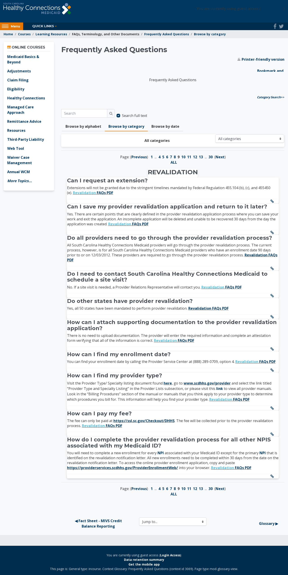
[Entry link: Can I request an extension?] (273, 201)
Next (220, 156)
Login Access (272, 8)
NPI (161, 452)
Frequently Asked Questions (166, 34)
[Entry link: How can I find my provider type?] (273, 408)
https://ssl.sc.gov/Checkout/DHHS (144, 420)
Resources (16, 130)
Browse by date (165, 126)
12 (195, 156)
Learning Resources (51, 34)
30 (211, 156)
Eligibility (15, 89)
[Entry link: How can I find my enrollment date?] (273, 370)
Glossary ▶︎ (268, 523)
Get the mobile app (144, 564)
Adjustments (19, 71)
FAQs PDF (93, 192)
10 (183, 156)
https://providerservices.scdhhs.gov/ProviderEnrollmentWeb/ (122, 467)
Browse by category (210, 34)
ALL (174, 162)
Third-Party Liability (25, 139)
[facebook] (275, 26)
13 (201, 156)
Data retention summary (144, 559)
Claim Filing (18, 80)
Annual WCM (18, 171)
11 (189, 156)
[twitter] (281, 26)
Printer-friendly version (263, 59)
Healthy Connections (26, 98)
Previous (139, 156)
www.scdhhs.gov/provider (207, 383)
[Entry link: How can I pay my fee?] (273, 434)
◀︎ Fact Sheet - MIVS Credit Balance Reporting (99, 523)
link (219, 388)
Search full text (134, 115)
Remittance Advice (24, 121)
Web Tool (15, 148)
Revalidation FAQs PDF (208, 308)
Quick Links (43, 26)
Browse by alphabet (83, 126)
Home (8, 34)
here (168, 383)
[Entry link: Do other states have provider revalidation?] (273, 316)
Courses (24, 34)
